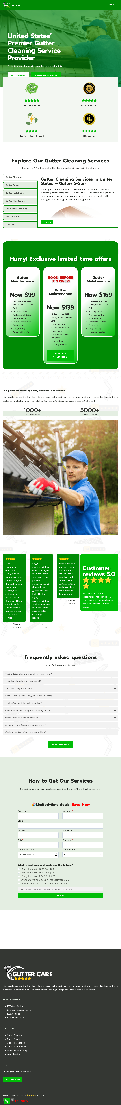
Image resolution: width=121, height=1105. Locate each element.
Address (23, 830)
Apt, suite (67, 830)
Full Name (24, 811)
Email (22, 820)
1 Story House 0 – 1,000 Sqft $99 (37, 869)
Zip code (67, 840)
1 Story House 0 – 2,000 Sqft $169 (38, 876)
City (20, 840)
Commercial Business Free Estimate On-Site (44, 883)
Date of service (26, 849)
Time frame (69, 849)
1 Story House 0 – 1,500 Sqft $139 (37, 872)
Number (67, 811)
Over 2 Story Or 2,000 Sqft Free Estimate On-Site (46, 880)
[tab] (20, 177)
